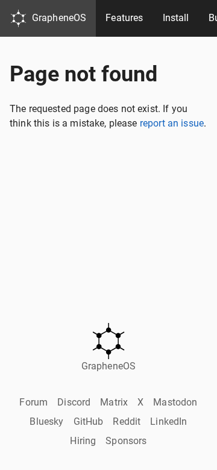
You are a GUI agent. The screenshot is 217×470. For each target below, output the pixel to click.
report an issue (172, 123)
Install (176, 18)
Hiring (83, 440)
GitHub (89, 421)
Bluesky (46, 421)
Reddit (126, 421)
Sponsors (125, 440)
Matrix (114, 402)
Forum (33, 402)
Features (124, 18)
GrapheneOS (59, 18)
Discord (73, 402)
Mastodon (175, 402)
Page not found (83, 74)
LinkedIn (168, 421)
